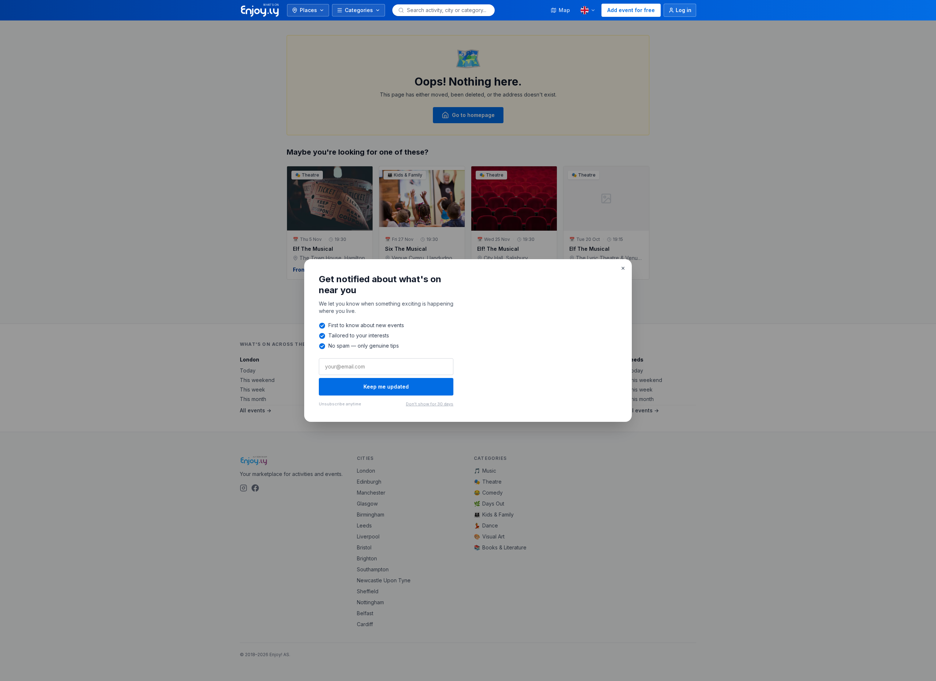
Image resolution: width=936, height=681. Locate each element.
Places (308, 10)
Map (564, 10)
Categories (359, 10)
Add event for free (631, 10)
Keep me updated (386, 386)
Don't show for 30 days (429, 403)
